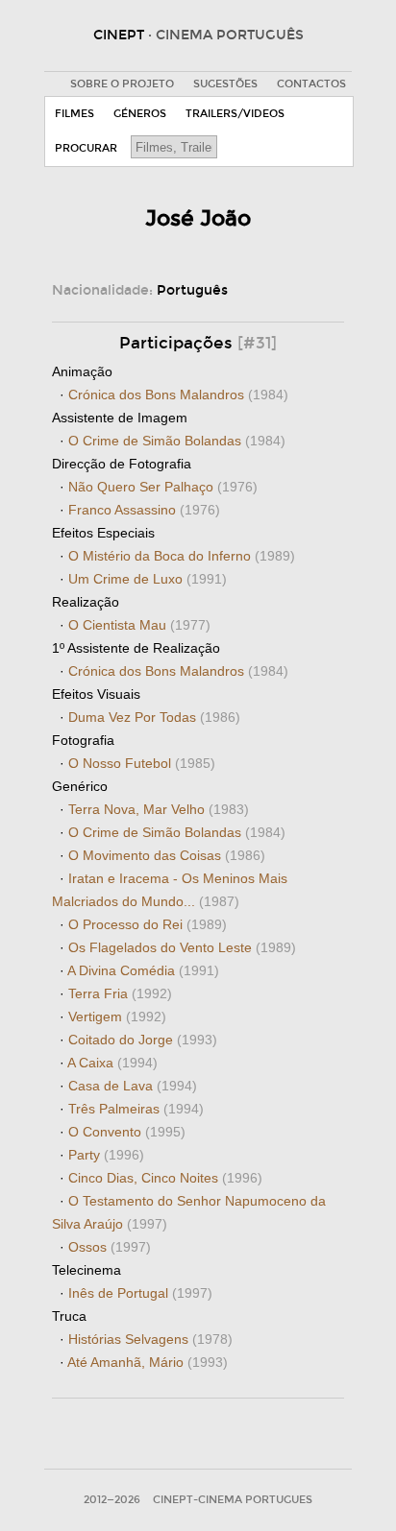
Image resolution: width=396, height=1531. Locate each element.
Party (106, 1154)
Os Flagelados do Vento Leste (182, 947)
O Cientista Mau (139, 625)
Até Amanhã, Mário (147, 1362)
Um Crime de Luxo (147, 578)
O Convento (127, 1131)
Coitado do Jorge (142, 1039)
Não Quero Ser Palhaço (163, 486)
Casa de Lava (132, 1085)
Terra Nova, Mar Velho (158, 809)
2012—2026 (112, 1500)
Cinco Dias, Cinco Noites (165, 1177)
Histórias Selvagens (150, 1339)
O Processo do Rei (147, 924)
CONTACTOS (311, 84)
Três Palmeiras (136, 1108)
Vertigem (117, 1016)
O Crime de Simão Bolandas (176, 440)
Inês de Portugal (140, 1293)
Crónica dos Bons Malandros (178, 394)
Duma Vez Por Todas (154, 717)
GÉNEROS (139, 114)
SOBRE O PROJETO (122, 84)
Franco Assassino (144, 509)
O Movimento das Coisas (166, 855)
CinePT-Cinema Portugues (232, 1500)
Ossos (109, 1247)
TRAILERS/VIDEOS (235, 114)
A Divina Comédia (143, 970)
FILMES (74, 114)
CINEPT (198, 35)
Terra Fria (120, 993)
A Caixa (112, 1062)
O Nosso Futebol (141, 763)
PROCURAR (86, 148)
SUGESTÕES (225, 84)
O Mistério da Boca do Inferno (181, 555)
